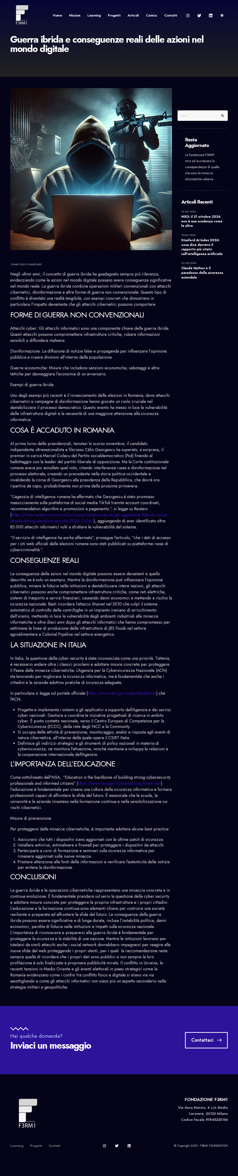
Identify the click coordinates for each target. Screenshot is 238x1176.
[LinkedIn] (210, 15)
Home (57, 15)
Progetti (114, 15)
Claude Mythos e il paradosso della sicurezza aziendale (202, 272)
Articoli (133, 15)
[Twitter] (199, 15)
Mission (74, 15)
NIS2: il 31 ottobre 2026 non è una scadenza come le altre (201, 221)
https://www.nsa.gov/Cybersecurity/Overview (119, 783)
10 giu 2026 (188, 235)
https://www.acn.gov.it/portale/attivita (122, 693)
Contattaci (202, 1040)
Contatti (170, 15)
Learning (94, 15)
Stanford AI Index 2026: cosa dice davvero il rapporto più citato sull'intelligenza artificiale (202, 247)
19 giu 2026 (189, 211)
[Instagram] (187, 15)
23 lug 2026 (189, 263)
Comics (151, 15)
